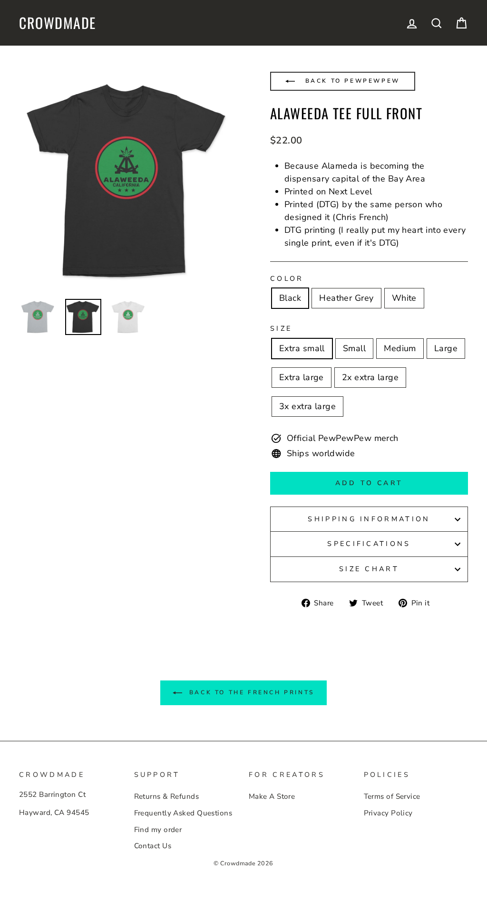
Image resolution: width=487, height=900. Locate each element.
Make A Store (272, 796)
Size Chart (369, 569)
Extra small (302, 348)
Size (281, 328)
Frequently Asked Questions (183, 813)
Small (354, 348)
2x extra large (370, 377)
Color (287, 278)
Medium (400, 348)
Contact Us (153, 846)
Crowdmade (57, 22)
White (404, 298)
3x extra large (307, 406)
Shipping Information (369, 519)
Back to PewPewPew (351, 81)
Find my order (158, 829)
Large (446, 348)
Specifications (368, 543)
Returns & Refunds (166, 796)
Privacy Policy (388, 813)
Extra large (301, 377)
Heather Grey (346, 298)
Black (290, 298)
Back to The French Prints (250, 692)
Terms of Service (392, 796)
